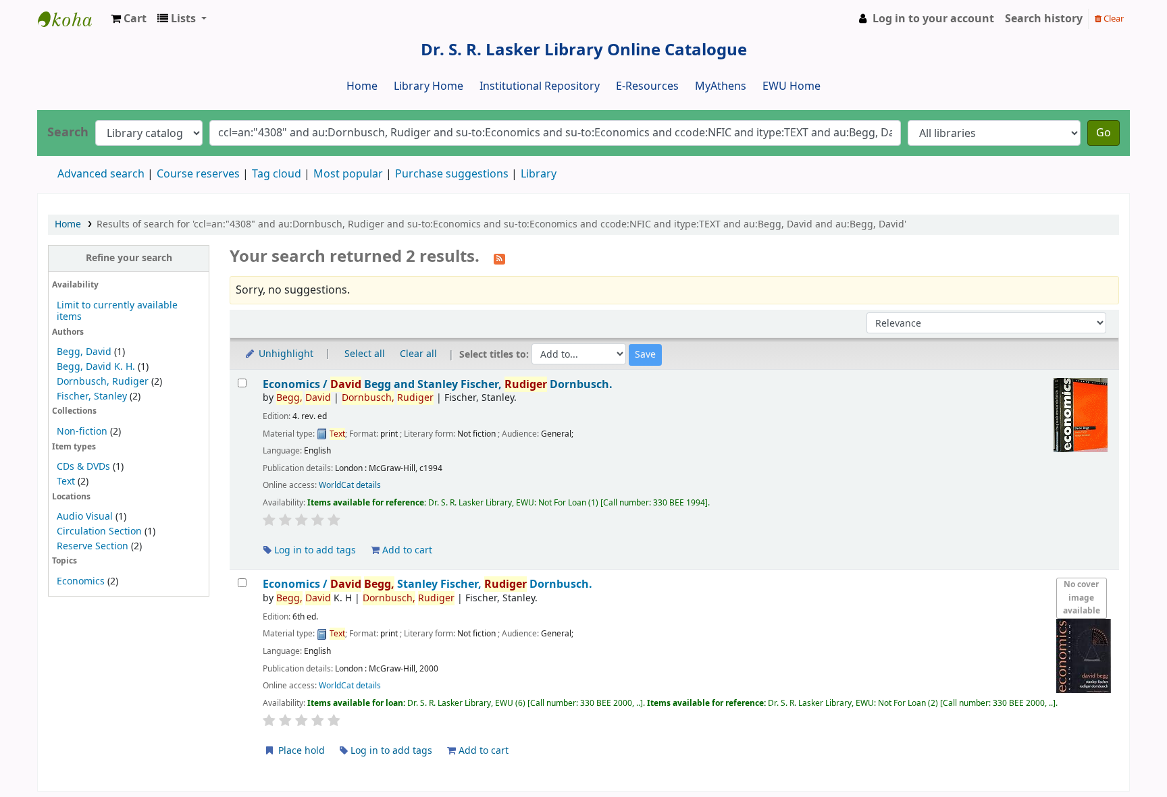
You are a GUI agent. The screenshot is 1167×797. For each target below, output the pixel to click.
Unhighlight (284, 354)
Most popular (348, 174)
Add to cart (406, 550)
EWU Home (791, 86)
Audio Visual (85, 517)
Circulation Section (99, 531)
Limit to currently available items (117, 311)
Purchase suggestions (452, 174)
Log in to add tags (313, 550)
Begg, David (84, 352)
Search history (1044, 19)
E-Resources (647, 86)
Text (67, 481)
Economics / (438, 384)
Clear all (418, 354)
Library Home (428, 86)
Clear (1112, 18)
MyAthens (720, 86)
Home (362, 86)
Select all (364, 354)
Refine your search (129, 258)
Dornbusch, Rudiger (103, 382)
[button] (128, 18)
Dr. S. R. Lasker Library (71, 18)
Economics (81, 581)
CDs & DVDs (83, 467)
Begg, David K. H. (96, 367)
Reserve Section (92, 546)
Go (1103, 133)
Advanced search (101, 174)
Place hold (300, 751)
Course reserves (198, 174)
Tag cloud (276, 174)
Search (67, 132)
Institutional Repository (539, 86)
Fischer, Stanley (92, 396)
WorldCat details (350, 485)
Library (538, 174)
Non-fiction (82, 431)
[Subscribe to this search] (499, 258)
